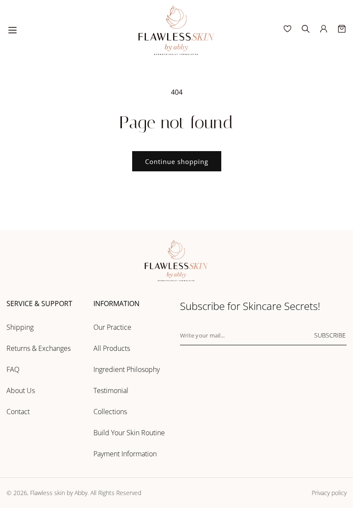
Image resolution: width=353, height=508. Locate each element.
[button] (12, 30)
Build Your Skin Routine (129, 432)
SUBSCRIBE (330, 335)
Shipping (20, 327)
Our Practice (112, 327)
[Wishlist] (287, 29)
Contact (18, 411)
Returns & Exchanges (38, 348)
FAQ (12, 369)
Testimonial (110, 390)
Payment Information (125, 453)
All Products (111, 348)
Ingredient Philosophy (126, 369)
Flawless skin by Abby (58, 493)
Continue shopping (176, 161)
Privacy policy (329, 493)
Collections (110, 411)
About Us (20, 390)
